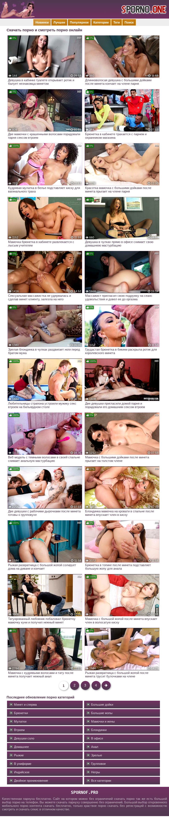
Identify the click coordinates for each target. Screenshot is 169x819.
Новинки (42, 22)
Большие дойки (102, 704)
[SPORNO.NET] (143, 9)
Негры (95, 772)
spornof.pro (84, 792)
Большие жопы (102, 713)
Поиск (129, 22)
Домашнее (21, 747)
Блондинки (99, 730)
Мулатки (20, 721)
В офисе (97, 738)
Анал (94, 747)
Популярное (79, 22)
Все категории (101, 780)
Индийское (21, 772)
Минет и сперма (25, 704)
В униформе (22, 763)
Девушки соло (24, 738)
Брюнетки (21, 713)
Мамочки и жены (103, 721)
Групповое (98, 763)
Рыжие (19, 755)
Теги (116, 22)
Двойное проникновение (31, 780)
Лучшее (59, 22)
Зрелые (96, 755)
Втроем (19, 730)
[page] (106, 685)
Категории (101, 22)
